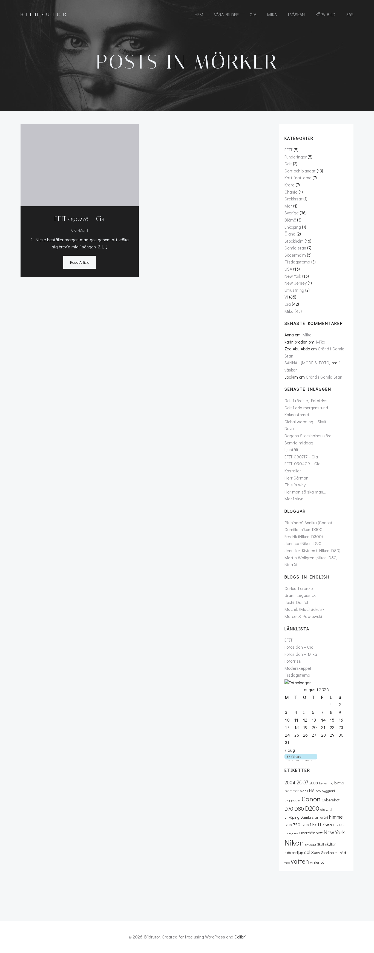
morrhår (308, 832)
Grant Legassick (300, 595)
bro (318, 791)
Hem (199, 14)
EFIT (288, 149)
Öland (289, 234)
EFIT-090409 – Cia (302, 463)
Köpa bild (325, 14)
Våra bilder (226, 14)
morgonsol (292, 833)
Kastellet (292, 470)
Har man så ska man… (305, 492)
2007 (302, 782)
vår (323, 862)
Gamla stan (295, 248)
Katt (316, 824)
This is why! (295, 484)
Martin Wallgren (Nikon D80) (311, 557)
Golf (288, 163)
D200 (312, 808)
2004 (289, 782)
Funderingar (295, 157)
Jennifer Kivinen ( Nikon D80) (312, 550)
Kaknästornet (296, 414)
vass (287, 862)
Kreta (289, 185)
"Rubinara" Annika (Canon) (308, 522)
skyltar (330, 844)
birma (339, 782)
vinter (315, 862)
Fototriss (292, 661)
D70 (288, 808)
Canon (311, 798)
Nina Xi (290, 564)
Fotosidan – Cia (298, 647)
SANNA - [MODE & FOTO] (307, 362)
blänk (304, 791)
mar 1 (83, 230)
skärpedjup (293, 852)
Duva (289, 428)
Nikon (294, 842)
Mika (272, 14)
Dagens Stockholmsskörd (308, 435)
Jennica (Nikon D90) (303, 543)
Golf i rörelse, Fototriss (305, 400)
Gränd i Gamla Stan (324, 377)
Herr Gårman (296, 478)
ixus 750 (292, 824)
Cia (253, 14)
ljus (335, 825)
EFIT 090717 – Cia (301, 457)
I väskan (296, 14)
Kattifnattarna (298, 177)
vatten (300, 861)
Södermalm (295, 255)
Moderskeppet (298, 668)
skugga (310, 844)
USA (288, 269)
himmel (336, 816)
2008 (313, 782)
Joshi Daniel (296, 602)
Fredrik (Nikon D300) (303, 536)
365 (349, 14)
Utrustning (294, 290)
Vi (286, 297)
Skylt (320, 844)
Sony (315, 852)
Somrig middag (298, 443)
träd (342, 852)
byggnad (328, 791)
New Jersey (295, 283)
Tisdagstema (297, 262)
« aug (289, 750)
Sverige (291, 212)
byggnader (292, 800)
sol (307, 852)
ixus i (306, 824)
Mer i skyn (293, 498)
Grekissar (293, 199)
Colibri (240, 937)
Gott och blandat (300, 171)
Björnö (290, 220)
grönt (324, 817)
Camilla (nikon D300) (304, 529)
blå (312, 790)
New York (292, 276)
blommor (291, 790)
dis (322, 809)
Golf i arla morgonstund (306, 407)
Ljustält (291, 449)
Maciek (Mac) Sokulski (305, 609)
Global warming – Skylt (305, 421)
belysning (326, 783)
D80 (299, 808)
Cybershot (331, 799)
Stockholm (294, 241)
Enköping (292, 227)
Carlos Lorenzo (298, 588)
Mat (288, 206)
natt (319, 832)
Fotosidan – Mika (300, 654)
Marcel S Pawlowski (303, 616)
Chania (291, 192)
